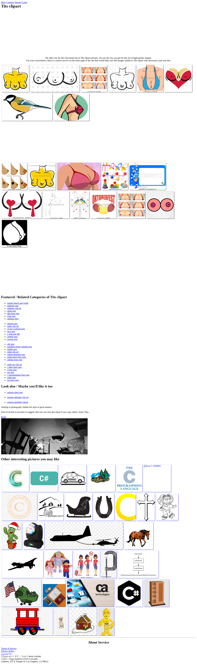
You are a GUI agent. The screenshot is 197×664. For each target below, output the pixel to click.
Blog (3, 2)
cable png (11, 377)
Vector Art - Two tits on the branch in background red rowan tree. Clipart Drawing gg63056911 (80, 209)
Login (24, 2)
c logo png (12, 370)
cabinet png (12, 323)
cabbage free (12, 319)
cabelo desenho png (16, 354)
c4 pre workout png (16, 329)
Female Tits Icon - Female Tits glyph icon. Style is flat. (14, 242)
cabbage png (12, 306)
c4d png (10, 344)
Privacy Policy (7, 651)
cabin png (11, 311)
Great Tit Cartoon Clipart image (16, 117)
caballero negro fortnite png (19, 346)
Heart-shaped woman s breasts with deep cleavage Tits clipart (178, 87)
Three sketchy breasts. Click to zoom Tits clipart (51, 88)
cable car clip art (14, 364)
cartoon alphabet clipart (17, 402)
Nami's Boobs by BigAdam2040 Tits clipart (76, 186)
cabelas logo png (14, 359)
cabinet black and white (17, 303)
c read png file (13, 334)
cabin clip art (13, 326)
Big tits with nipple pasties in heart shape (19, 215)
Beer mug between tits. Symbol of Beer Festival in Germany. (102, 212)
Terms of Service (9, 648)
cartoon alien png (15, 392)
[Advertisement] (98, 32)
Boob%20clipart (61, 117)
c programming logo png (18, 375)
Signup (18, 2)
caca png (11, 331)
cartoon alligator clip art (17, 397)
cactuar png (12, 339)
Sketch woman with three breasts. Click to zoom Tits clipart (14, 85)
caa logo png (13, 380)
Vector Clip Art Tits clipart (93, 88)
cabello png (12, 336)
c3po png (11, 316)
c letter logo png (14, 367)
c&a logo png (13, 313)
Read (3, 417)
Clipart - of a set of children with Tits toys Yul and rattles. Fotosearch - (115, 183)
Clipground (14, 655)
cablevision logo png (16, 357)
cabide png (12, 349)
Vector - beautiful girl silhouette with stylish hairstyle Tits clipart (53, 212)
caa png (10, 372)
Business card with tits (139, 186)
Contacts (10, 2)
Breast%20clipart (145, 88)
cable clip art (12, 352)
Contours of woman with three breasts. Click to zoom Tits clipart (121, 85)
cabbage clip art (14, 308)
